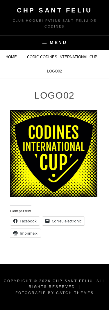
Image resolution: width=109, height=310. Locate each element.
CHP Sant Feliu (54, 10)
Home (12, 57)
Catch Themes (75, 293)
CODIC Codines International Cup (63, 57)
